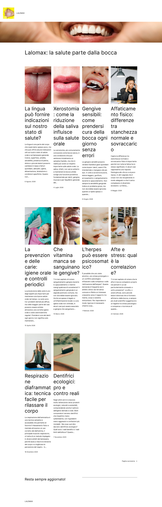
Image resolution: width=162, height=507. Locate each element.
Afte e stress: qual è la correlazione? (124, 261)
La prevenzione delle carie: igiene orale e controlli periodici (38, 267)
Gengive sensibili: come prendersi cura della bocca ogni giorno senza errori (94, 132)
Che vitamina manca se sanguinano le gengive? (66, 261)
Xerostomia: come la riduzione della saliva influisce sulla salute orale (66, 126)
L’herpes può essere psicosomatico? (95, 258)
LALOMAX (20, 13)
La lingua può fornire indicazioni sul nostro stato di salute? (37, 123)
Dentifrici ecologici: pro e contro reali (66, 384)
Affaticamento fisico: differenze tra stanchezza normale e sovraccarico (124, 129)
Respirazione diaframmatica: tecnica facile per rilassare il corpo (38, 393)
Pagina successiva (129, 461)
